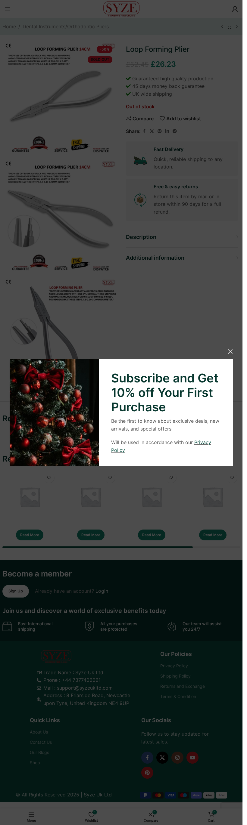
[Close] (230, 351)
